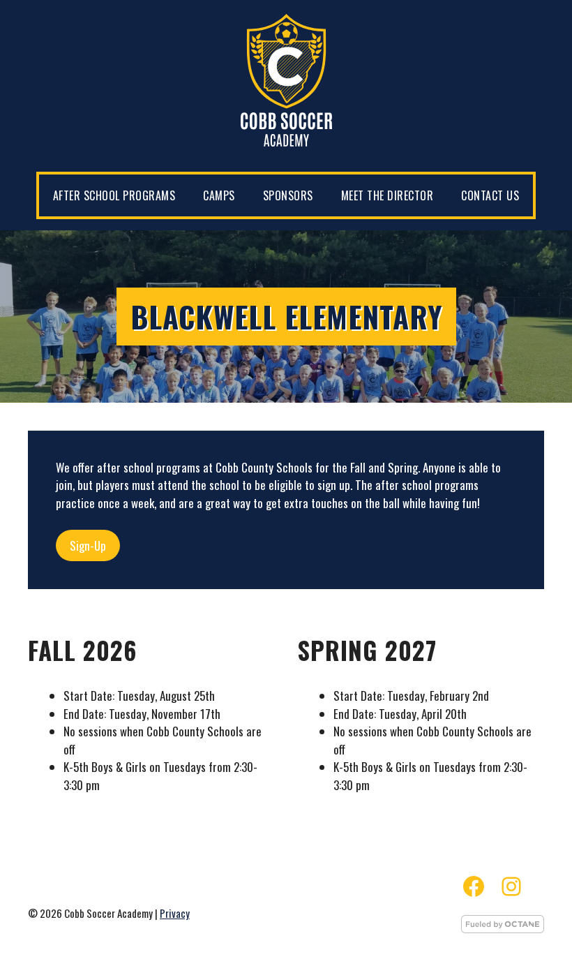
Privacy (175, 913)
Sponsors (288, 195)
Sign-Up (88, 545)
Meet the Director (387, 195)
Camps (219, 195)
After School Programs (114, 195)
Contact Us (490, 195)
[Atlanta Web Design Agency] (502, 928)
